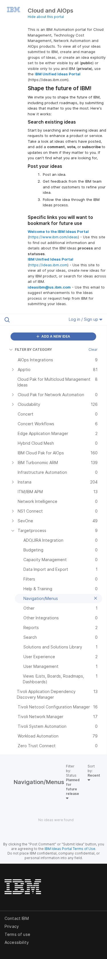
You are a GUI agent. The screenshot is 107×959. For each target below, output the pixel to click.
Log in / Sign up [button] (84, 319)
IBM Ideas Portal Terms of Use (70, 849)
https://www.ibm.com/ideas (53, 237)
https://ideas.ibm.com (48, 265)
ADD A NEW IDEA (55, 336)
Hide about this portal (46, 17)
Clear (93, 349)
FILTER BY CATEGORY (33, 349)
